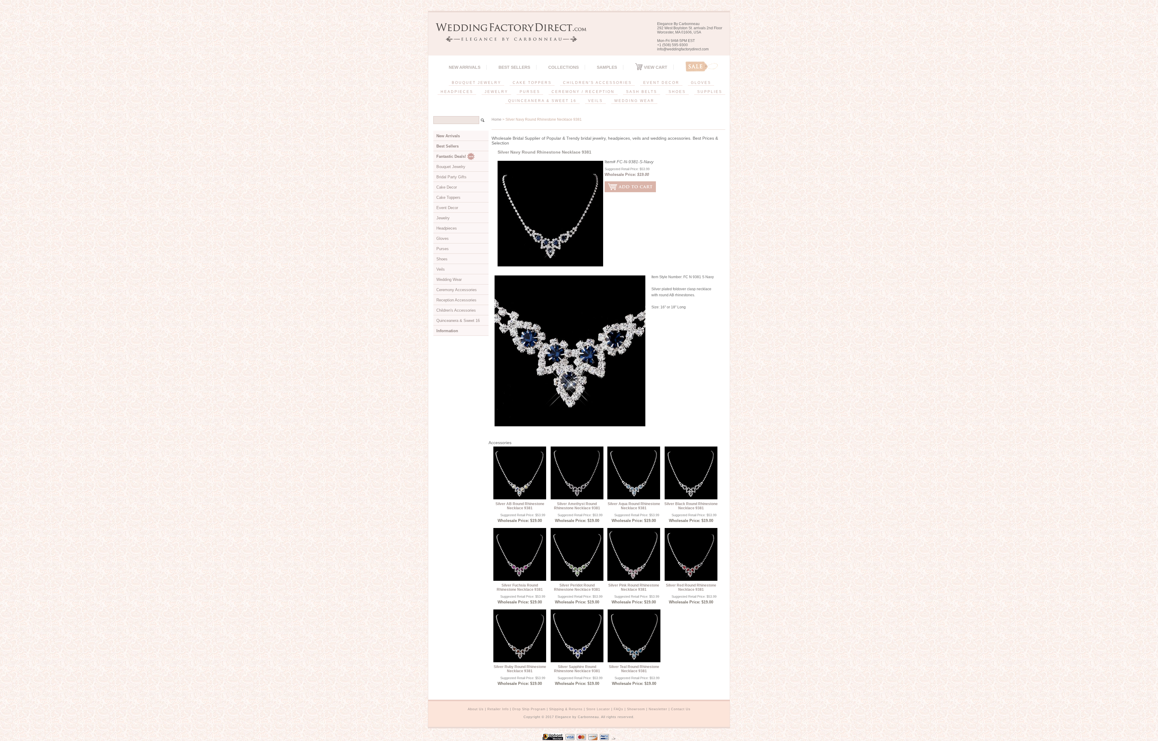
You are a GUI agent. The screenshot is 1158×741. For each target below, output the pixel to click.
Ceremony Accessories (456, 290)
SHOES (677, 92)
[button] (1157, 739)
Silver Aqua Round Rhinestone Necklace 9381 (634, 506)
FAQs (618, 709)
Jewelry (443, 218)
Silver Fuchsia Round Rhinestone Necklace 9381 (520, 587)
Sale (701, 66)
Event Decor (447, 207)
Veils (440, 269)
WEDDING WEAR (634, 101)
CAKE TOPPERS (532, 83)
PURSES (530, 92)
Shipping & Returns (566, 709)
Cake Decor (446, 187)
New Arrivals (464, 67)
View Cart (655, 67)
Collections (563, 67)
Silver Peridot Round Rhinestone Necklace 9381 (577, 587)
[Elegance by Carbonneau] (508, 37)
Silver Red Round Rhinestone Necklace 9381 (691, 587)
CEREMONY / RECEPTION (583, 92)
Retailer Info (498, 709)
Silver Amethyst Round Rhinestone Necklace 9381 (577, 506)
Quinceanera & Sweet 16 (458, 320)
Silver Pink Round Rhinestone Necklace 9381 (633, 587)
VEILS (595, 101)
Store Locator (598, 709)
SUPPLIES (709, 92)
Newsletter (658, 709)
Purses (442, 248)
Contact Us (681, 709)
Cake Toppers (448, 197)
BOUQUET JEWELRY (476, 83)
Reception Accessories (456, 300)
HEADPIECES (457, 92)
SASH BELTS (641, 92)
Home (496, 119)
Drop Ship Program (529, 709)
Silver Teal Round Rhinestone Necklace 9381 (634, 669)
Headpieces (446, 228)
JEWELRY (496, 92)
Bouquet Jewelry (450, 166)
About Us (476, 709)
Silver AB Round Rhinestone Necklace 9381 (519, 506)
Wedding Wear (449, 279)
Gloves (442, 238)
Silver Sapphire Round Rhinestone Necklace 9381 (577, 669)
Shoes (442, 259)
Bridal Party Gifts (451, 177)
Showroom (636, 709)
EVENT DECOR (661, 83)
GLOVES (701, 83)
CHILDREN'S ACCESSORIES (597, 83)
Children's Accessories (456, 310)
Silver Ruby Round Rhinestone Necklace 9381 (520, 669)
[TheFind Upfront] (553, 738)
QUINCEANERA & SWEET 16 (542, 101)
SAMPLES (607, 67)
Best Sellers (514, 67)
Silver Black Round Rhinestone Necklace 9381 (691, 506)
